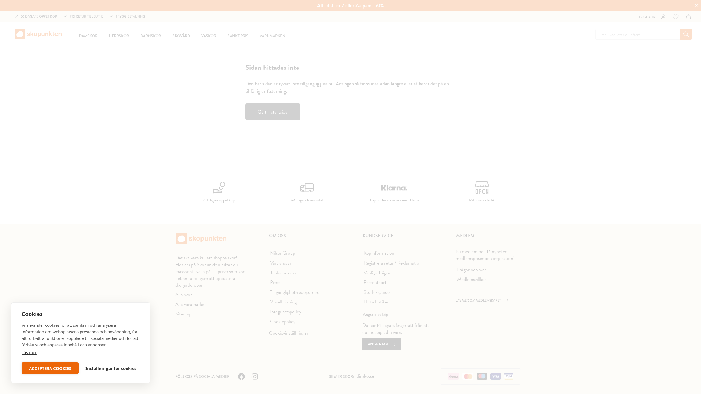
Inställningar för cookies (110, 368)
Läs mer (29, 352)
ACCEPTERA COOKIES (50, 368)
